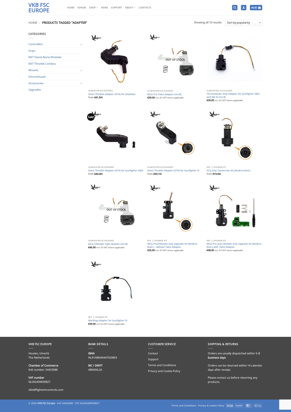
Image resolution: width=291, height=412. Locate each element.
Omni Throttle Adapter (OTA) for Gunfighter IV (173, 170)
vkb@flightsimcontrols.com (45, 390)
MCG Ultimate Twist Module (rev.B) (107, 244)
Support (116, 7)
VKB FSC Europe (38, 7)
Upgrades (34, 89)
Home (70, 7)
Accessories (35, 83)
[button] (243, 7)
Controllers (35, 44)
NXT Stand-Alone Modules (45, 57)
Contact (153, 353)
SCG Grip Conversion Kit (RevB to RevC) (228, 170)
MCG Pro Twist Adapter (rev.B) (164, 94)
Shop (92, 7)
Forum (81, 7)
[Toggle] (81, 44)
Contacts (145, 7)
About (129, 7)
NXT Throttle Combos (42, 64)
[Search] (234, 7)
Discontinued (36, 77)
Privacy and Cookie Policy (164, 371)
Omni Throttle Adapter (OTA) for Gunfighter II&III (115, 170)
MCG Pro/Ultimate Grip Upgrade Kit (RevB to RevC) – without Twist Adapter (172, 245)
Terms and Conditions (162, 365)
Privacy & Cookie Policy (211, 405)
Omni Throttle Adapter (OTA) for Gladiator (112, 94)
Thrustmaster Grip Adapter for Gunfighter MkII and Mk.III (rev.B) (233, 95)
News (104, 7)
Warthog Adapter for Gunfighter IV (107, 320)
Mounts (33, 70)
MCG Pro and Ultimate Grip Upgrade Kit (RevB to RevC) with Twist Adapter (234, 245)
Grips (31, 51)
